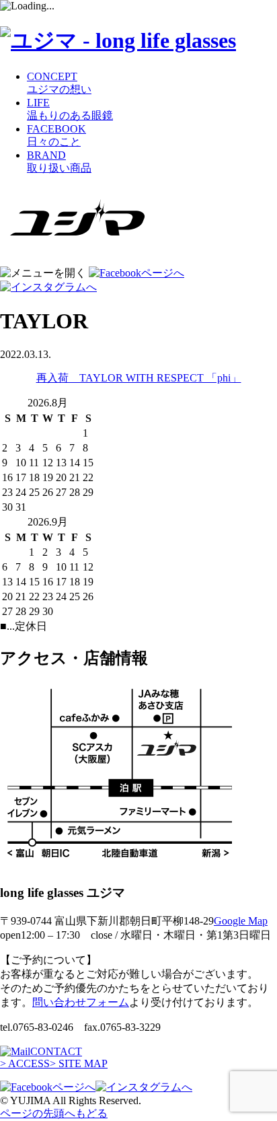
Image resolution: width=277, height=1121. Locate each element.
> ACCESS (25, 1063)
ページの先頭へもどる (54, 1113)
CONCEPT (59, 83)
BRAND (59, 161)
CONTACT (56, 1051)
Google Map (241, 921)
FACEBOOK (56, 135)
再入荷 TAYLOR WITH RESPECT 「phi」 (138, 378)
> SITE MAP (79, 1063)
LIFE (70, 109)
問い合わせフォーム (80, 1002)
